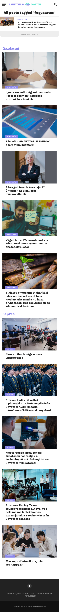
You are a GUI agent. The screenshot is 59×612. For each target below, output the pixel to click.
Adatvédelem (30, 596)
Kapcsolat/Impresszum (17, 594)
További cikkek (29, 34)
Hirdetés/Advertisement (41, 594)
